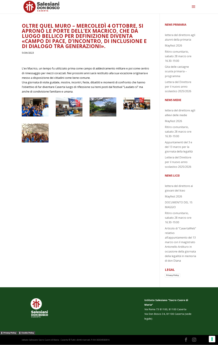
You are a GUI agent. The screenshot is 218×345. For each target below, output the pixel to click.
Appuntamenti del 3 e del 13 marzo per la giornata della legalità (179, 146)
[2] (69, 116)
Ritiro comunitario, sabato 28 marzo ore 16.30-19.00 (178, 56)
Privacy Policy (172, 275)
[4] (136, 109)
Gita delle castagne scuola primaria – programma (177, 71)
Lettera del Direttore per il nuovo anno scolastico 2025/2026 (178, 86)
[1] (35, 116)
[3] (103, 116)
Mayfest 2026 (173, 45)
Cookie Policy (27, 333)
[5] (35, 142)
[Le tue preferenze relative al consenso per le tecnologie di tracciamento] (212, 339)
